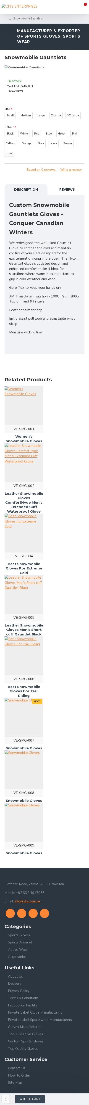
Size (7, 109)
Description (26, 189)
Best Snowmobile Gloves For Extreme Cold (24, 568)
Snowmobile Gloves (24, 748)
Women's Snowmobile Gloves (24, 438)
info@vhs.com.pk (27, 901)
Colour (9, 127)
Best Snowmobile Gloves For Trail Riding (24, 691)
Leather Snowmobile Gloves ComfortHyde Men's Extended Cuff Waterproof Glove (24, 502)
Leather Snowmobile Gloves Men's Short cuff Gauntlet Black (24, 629)
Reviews (67, 189)
